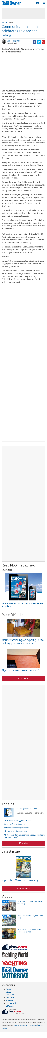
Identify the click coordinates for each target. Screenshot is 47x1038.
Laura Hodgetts (13, 41)
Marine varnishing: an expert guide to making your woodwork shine (23, 641)
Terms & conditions (20, 1025)
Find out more (23, 888)
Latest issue (11, 851)
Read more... (23, 678)
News (11, 22)
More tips (23, 843)
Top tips (8, 804)
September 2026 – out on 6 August (22, 880)
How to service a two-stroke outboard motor (29, 930)
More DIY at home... (17, 615)
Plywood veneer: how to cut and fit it (22, 670)
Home (4, 22)
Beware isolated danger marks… (17, 828)
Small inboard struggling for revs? (18, 820)
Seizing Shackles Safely (27, 809)
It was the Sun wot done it (14, 824)
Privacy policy (32, 1025)
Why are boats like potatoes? (15, 831)
